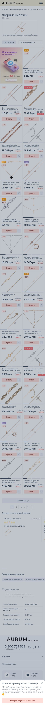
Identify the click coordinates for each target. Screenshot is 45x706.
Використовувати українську (22, 701)
